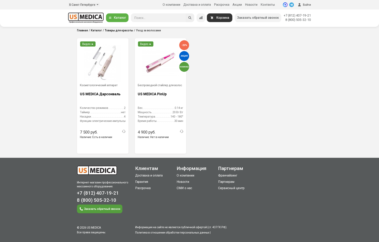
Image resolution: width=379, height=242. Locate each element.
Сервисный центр (231, 188)
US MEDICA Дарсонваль (100, 94)
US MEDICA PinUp (152, 94)
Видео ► (88, 44)
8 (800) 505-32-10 (298, 20)
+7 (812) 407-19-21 (297, 15)
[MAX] (285, 4)
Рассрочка (221, 5)
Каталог (120, 18)
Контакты (268, 5)
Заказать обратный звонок (258, 18)
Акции (237, 5)
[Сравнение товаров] (201, 17)
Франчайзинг (227, 175)
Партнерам (226, 182)
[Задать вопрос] (123, 131)
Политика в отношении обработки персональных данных (172, 232)
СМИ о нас (184, 188)
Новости (251, 5)
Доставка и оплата (197, 5)
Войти (307, 4)
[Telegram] (291, 4)
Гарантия (141, 182)
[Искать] (190, 17)
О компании (171, 5)
